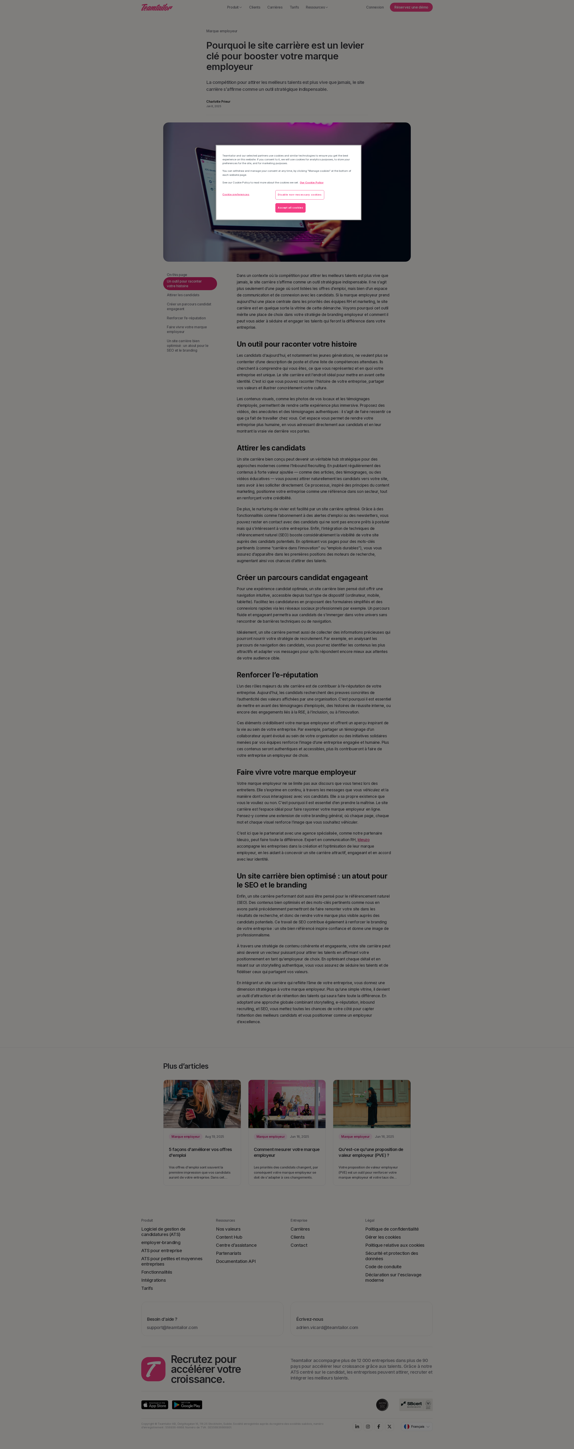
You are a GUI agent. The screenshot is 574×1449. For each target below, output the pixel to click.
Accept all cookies (290, 207)
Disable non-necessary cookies (300, 194)
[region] (288, 182)
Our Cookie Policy (312, 182)
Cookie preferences (235, 194)
